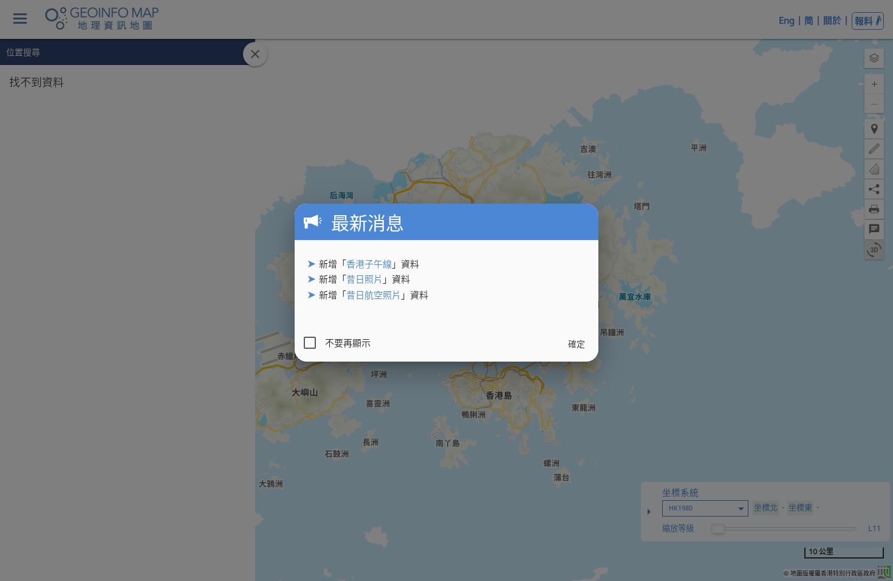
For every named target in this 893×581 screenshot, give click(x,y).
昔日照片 (364, 279)
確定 (576, 343)
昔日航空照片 (373, 295)
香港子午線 (369, 264)
